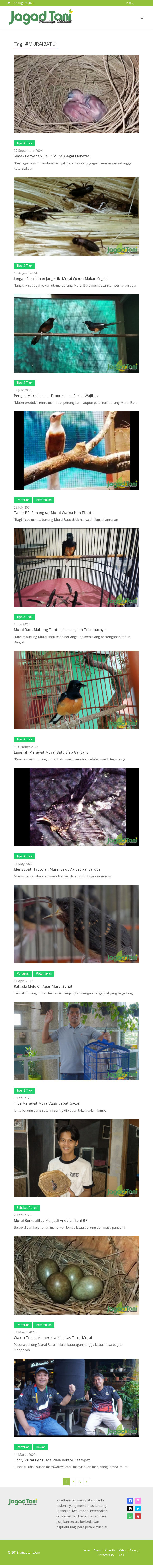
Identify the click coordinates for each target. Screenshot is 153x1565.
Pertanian (23, 500)
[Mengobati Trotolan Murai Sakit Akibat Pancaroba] (76, 807)
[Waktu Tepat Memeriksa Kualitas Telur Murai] (76, 1275)
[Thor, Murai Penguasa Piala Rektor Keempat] (76, 1398)
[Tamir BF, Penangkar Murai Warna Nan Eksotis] (76, 450)
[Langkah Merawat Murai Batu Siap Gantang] (76, 690)
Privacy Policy (106, 1555)
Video (122, 1550)
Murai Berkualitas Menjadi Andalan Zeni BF (50, 1220)
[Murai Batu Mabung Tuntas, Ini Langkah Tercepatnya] (76, 567)
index (129, 3)
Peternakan (44, 500)
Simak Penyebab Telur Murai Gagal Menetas (52, 156)
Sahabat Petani (27, 1207)
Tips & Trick (24, 143)
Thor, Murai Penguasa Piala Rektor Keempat (52, 1460)
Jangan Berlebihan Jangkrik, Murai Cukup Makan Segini (61, 278)
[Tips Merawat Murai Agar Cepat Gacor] (76, 1041)
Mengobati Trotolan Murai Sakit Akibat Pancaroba (57, 869)
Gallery (133, 1550)
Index (87, 1550)
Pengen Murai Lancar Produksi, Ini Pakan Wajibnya (57, 395)
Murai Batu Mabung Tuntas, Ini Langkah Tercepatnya (60, 629)
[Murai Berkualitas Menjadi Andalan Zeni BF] (76, 1158)
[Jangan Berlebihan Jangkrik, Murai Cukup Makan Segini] (76, 216)
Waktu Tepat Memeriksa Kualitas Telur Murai (53, 1337)
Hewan (40, 1447)
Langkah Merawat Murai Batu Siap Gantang (51, 752)
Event (97, 1550)
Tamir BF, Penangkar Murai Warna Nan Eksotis (54, 512)
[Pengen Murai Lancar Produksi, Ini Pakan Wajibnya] (76, 333)
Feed (121, 1555)
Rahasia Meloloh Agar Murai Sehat (43, 986)
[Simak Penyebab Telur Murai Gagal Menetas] (76, 94)
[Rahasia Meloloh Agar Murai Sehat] (76, 924)
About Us (109, 1550)
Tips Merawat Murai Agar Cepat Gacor (47, 1103)
